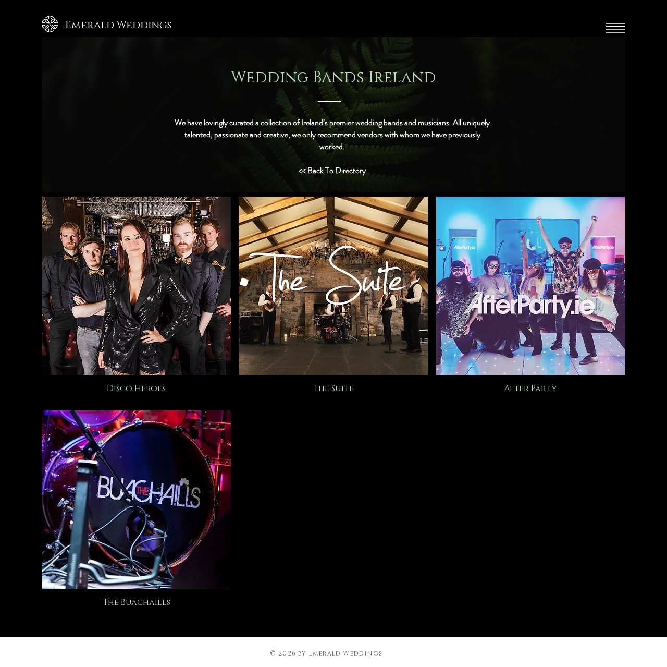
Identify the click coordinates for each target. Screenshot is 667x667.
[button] (615, 28)
